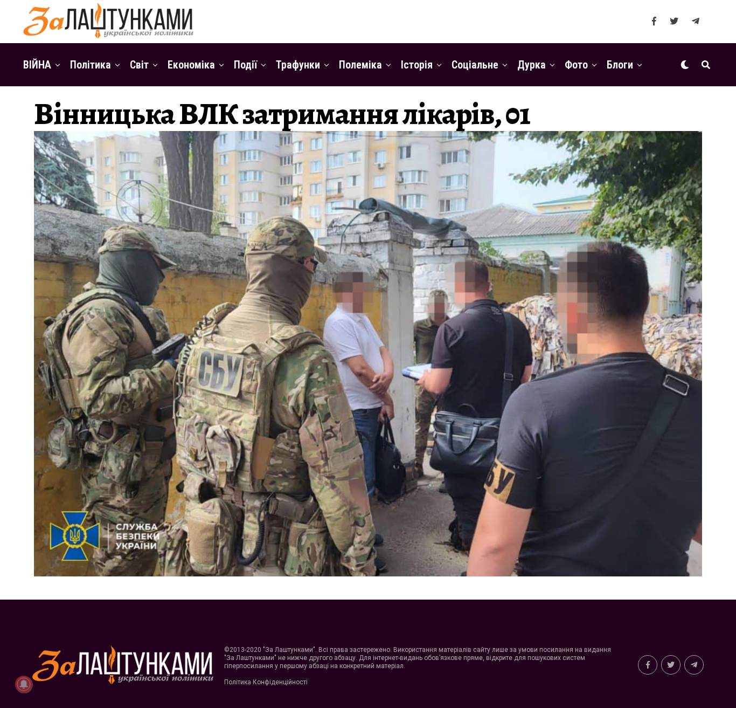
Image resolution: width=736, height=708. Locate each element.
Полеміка (360, 64)
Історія (417, 64)
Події (245, 64)
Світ (139, 64)
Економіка (191, 64)
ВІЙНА (37, 64)
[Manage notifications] (23, 684)
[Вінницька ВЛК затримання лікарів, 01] (368, 573)
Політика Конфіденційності (266, 682)
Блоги (620, 64)
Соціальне (475, 64)
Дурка (531, 64)
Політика (90, 64)
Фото (576, 64)
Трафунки (298, 64)
